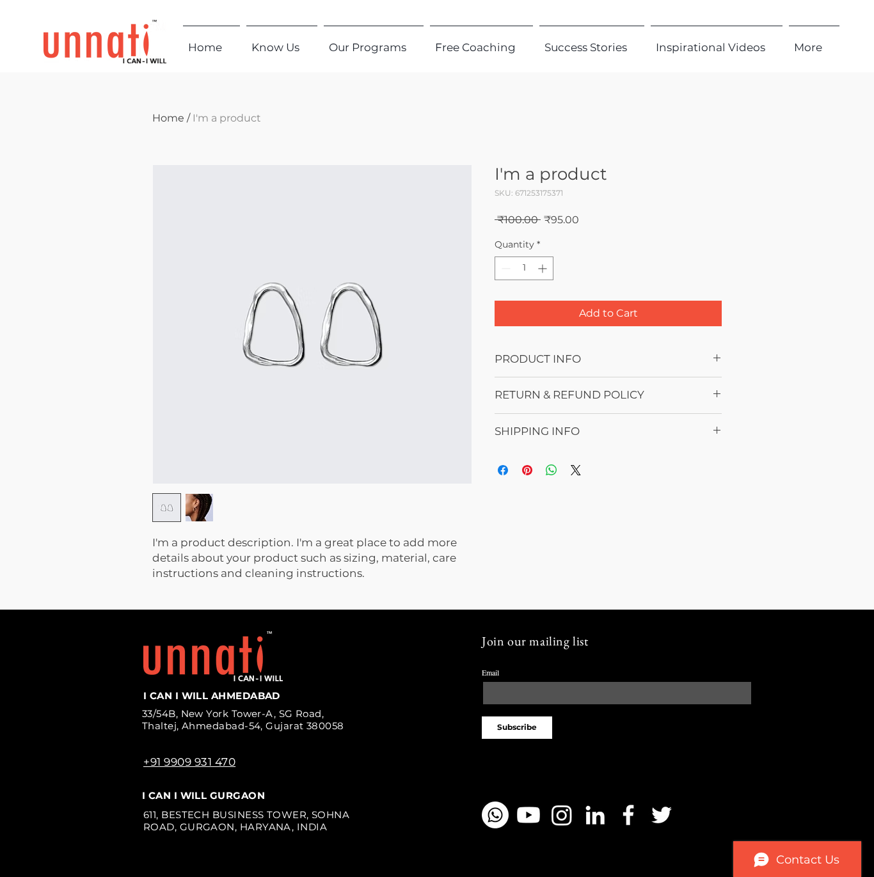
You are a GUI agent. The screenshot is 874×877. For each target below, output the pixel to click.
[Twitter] (661, 815)
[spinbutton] (524, 268)
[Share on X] (576, 470)
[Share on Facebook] (503, 470)
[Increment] (544, 268)
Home (168, 118)
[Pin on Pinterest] (527, 470)
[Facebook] (628, 815)
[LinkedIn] (595, 815)
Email (490, 672)
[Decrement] (504, 268)
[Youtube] (528, 815)
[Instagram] (561, 815)
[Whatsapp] (495, 815)
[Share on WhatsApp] (551, 470)
